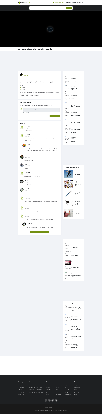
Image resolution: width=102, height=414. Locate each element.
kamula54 (27, 156)
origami (31, 386)
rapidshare (31, 389)
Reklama (76, 389)
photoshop (36, 386)
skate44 (26, 75)
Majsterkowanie (59, 392)
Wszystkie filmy (21, 392)
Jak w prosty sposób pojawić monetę (76, 337)
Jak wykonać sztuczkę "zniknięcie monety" (76, 122)
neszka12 (26, 188)
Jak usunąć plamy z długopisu (77, 193)
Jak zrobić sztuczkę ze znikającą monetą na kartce (76, 131)
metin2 (37, 387)
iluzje (27, 95)
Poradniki (67, 392)
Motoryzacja (67, 385)
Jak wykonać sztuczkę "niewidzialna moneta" (74, 139)
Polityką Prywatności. (62, 410)
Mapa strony (21, 394)
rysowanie (37, 389)
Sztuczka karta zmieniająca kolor (78, 183)
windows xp (32, 387)
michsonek (27, 172)
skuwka (36, 95)
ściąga (42, 390)
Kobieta (48, 389)
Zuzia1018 (27, 134)
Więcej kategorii (68, 394)
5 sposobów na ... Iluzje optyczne (75, 262)
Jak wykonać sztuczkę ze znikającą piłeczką (75, 114)
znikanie (22, 95)
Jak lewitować (77, 173)
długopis (31, 95)
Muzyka (67, 387)
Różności (67, 391)
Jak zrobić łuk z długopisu (78, 212)
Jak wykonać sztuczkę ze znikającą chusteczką (76, 80)
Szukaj (69, 8)
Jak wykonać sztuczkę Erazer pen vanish (76, 97)
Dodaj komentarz (54, 116)
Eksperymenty (59, 385)
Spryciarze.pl (54, 407)
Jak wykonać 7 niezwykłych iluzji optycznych (75, 346)
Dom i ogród (49, 392)
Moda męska (58, 394)
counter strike (37, 392)
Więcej (73, 2)
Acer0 (26, 180)
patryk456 (29, 223)
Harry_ (26, 197)
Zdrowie (67, 389)
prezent (31, 392)
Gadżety (57, 387)
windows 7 (37, 390)
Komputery (48, 385)
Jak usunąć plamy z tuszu (77, 203)
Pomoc (75, 394)
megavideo (31, 390)
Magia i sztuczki (59, 391)
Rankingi (20, 389)
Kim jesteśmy (77, 385)
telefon (40, 386)
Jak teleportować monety (75, 268)
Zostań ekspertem (22, 391)
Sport (47, 391)
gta (41, 389)
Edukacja (48, 394)
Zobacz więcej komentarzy (40, 232)
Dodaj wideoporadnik (59, 2)
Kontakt (20, 385)
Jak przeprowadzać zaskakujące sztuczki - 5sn (76, 275)
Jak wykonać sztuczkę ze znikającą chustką (75, 105)
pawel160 (29, 144)
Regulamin (76, 392)
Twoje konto (80, 2)
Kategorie (68, 2)
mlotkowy (27, 126)
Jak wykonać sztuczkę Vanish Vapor (75, 88)
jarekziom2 (27, 215)
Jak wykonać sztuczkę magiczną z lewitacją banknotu (76, 328)
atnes (25, 164)
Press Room (77, 387)
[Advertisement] (51, 61)
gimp (41, 387)
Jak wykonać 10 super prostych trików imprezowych (76, 247)
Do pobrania (21, 387)
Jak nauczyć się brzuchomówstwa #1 (76, 256)
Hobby (57, 389)
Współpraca (77, 391)
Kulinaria (48, 387)
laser (42, 392)
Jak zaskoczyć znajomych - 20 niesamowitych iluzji (76, 318)
